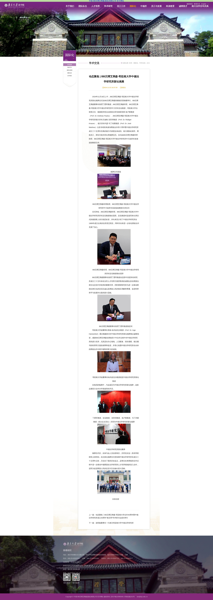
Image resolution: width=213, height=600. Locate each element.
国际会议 (69, 73)
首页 (130, 63)
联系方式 (197, 4)
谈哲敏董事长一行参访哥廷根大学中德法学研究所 (115, 523)
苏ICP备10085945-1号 (118, 597)
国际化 (136, 63)
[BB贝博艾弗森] (25, 5)
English (203, 4)
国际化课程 (69, 70)
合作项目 (69, 75)
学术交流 (69, 64)
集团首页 (190, 4)
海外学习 (69, 67)
